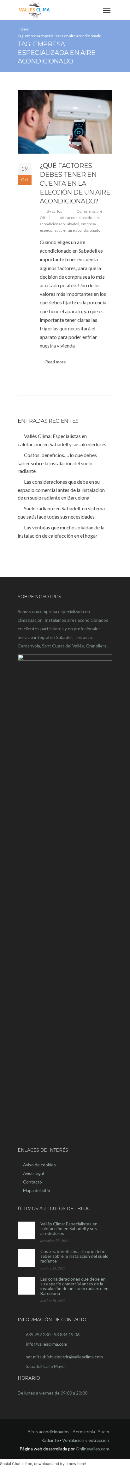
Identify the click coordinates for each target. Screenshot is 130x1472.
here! (81, 1463)
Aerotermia (84, 1431)
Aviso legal (33, 1173)
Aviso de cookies (39, 1164)
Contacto (32, 1181)
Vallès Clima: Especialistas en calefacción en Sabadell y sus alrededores (69, 1228)
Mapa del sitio (36, 1190)
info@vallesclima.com (46, 1344)
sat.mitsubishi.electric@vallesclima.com (64, 1356)
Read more (55, 361)
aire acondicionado (76, 217)
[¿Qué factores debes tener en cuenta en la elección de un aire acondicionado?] (65, 122)
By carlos (54, 211)
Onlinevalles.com (92, 1448)
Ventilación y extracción (85, 1440)
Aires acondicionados (48, 1431)
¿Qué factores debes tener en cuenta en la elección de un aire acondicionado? (75, 183)
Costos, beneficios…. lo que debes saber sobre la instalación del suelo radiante (74, 1256)
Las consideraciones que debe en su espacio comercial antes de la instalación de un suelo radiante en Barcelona (74, 1286)
